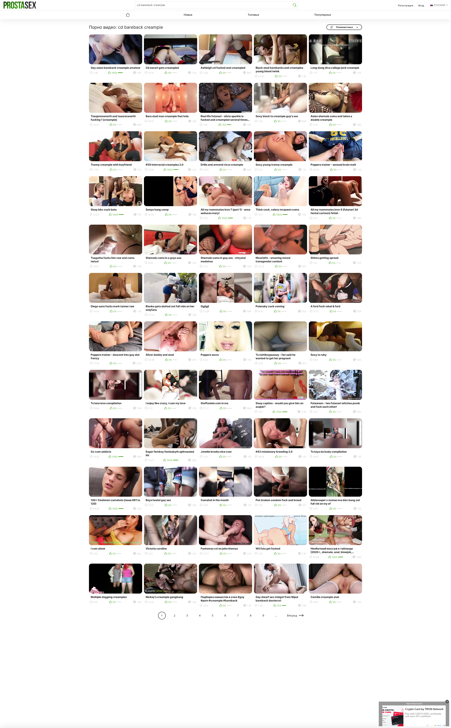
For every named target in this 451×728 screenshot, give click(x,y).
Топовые (253, 14)
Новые (188, 14)
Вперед (292, 615)
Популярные (322, 14)
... (276, 615)
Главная (127, 14)
